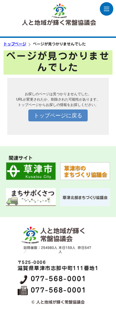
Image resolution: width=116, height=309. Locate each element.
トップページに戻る (58, 115)
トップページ (15, 44)
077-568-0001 (59, 278)
